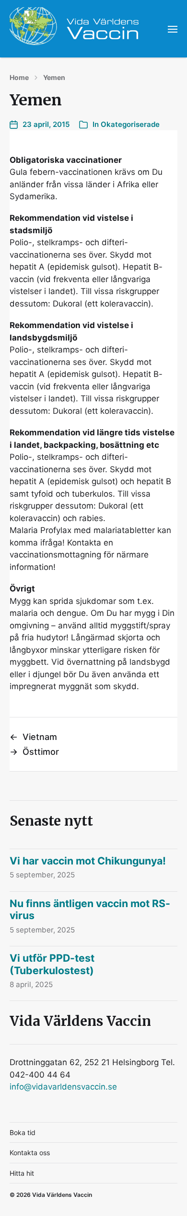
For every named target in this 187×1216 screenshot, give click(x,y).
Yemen (54, 77)
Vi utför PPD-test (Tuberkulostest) (52, 964)
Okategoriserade (130, 124)
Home (19, 77)
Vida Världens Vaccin (62, 1194)
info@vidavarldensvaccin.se (63, 1086)
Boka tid (22, 1132)
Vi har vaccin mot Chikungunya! (88, 860)
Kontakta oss (30, 1152)
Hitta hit (22, 1173)
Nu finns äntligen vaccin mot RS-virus (90, 909)
